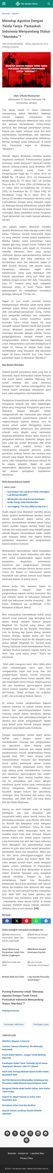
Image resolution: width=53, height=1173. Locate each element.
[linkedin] (38, 1133)
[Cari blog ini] (49, 4)
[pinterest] (26, 921)
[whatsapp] (36, 921)
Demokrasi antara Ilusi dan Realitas (18, 1105)
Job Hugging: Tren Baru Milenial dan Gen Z (27, 506)
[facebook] (7, 921)
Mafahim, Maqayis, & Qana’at (15, 1041)
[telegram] (46, 921)
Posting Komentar (10, 47)
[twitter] (17, 921)
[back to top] (47, 1166)
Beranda (12, 1153)
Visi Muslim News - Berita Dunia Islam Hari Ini (30, 1169)
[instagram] (30, 1133)
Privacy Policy (26, 1158)
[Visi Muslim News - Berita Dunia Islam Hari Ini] (26, 4)
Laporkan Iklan (37, 1153)
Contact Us (23, 1153)
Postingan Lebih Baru (14, 1024)
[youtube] (23, 1133)
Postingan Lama (41, 1024)
